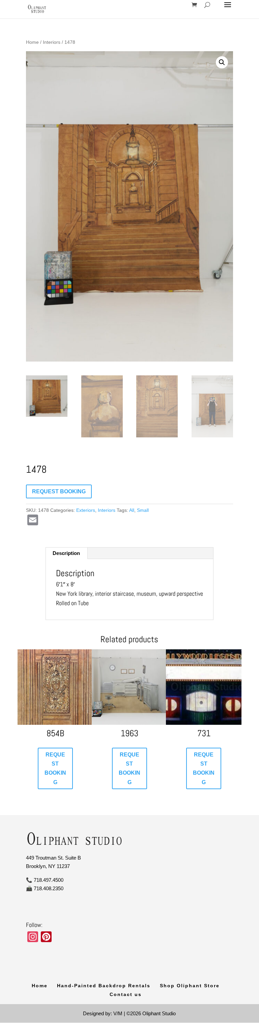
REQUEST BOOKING (59, 491)
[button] (222, 62)
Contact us (126, 994)
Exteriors (85, 510)
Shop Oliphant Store (190, 985)
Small (143, 510)
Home (32, 42)
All (131, 510)
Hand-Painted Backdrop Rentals (103, 985)
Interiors (51, 42)
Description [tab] (66, 553)
